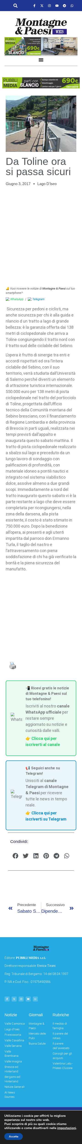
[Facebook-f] (34, 5)
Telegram (38, 299)
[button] (15, 6)
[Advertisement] (41, 236)
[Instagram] (49, 5)
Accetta (13, 1136)
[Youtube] (57, 5)
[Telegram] (64, 5)
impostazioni (66, 1128)
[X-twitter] (42, 5)
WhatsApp (16, 299)
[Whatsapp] (72, 5)
